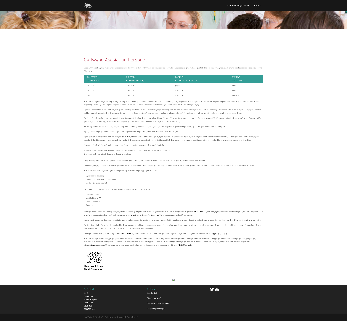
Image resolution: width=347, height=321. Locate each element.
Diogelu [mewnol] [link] (154, 298)
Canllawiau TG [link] (156, 215)
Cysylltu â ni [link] (152, 293)
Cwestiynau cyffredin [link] (139, 215)
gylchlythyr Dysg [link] (220, 233)
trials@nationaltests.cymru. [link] (94, 245)
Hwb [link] (128, 137)
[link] (88, 5)
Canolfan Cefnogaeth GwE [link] (237, 5)
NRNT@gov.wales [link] (185, 245)
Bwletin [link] (257, 5)
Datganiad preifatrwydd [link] (156, 308)
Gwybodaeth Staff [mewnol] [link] (158, 303)
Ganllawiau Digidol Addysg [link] (206, 212)
